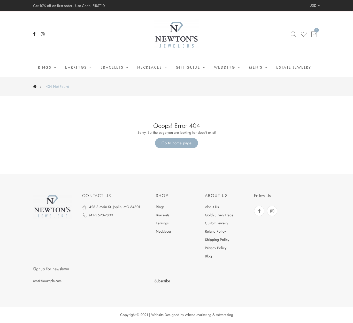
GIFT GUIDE (189, 67)
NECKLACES (150, 67)
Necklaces (164, 231)
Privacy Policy (215, 247)
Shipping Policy (217, 239)
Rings (160, 206)
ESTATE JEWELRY (293, 67)
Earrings (162, 223)
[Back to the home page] (34, 86)
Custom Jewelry (216, 223)
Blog (208, 256)
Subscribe (162, 280)
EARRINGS (76, 67)
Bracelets (163, 215)
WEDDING (225, 67)
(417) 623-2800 (101, 215)
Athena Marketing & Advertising (209, 314)
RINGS (45, 67)
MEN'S (256, 67)
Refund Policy (215, 231)
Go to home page (176, 143)
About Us (212, 206)
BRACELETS (113, 67)
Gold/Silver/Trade (219, 215)
